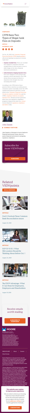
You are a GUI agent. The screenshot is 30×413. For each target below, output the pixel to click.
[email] (12, 49)
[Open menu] (25, 3)
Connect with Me (10, 128)
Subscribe (15, 159)
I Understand (15, 408)
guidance (22, 56)
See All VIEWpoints (9, 190)
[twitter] (3, 49)
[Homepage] (8, 4)
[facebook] (6, 49)
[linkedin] (9, 49)
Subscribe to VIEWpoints (15, 320)
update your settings (15, 401)
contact (23, 101)
